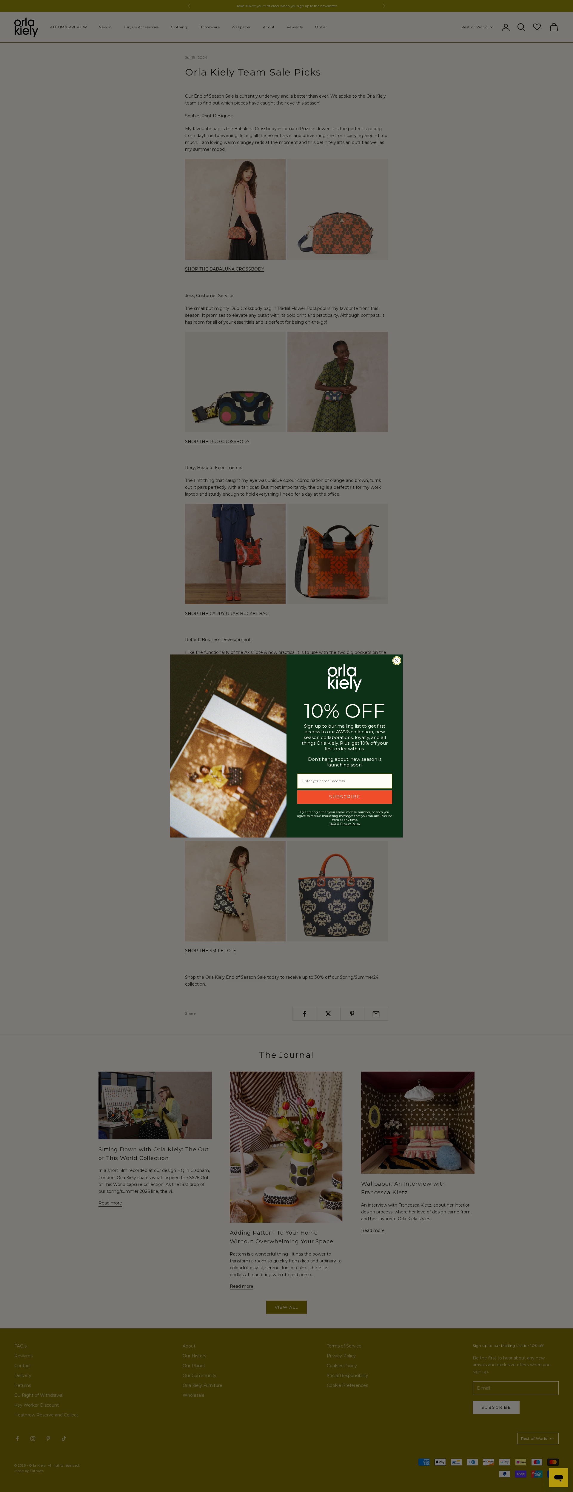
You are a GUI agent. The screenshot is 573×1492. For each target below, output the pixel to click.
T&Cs (332, 824)
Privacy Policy (350, 824)
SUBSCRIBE (345, 797)
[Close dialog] (397, 660)
